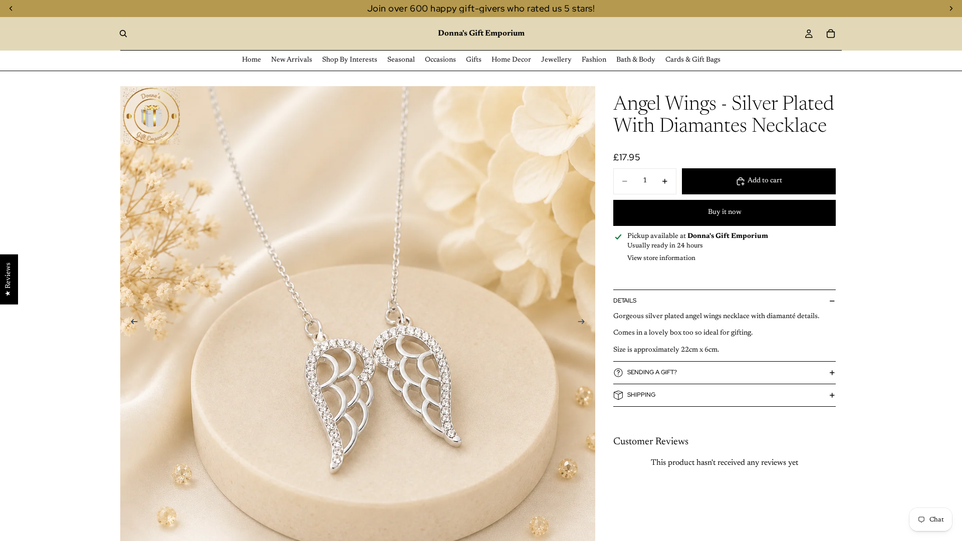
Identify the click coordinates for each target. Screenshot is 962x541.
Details (624, 301)
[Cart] (831, 34)
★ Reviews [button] (8, 279)
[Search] (123, 34)
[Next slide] (584, 324)
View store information (661, 258)
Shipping (641, 395)
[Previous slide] (131, 324)
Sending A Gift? (652, 372)
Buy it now (725, 212)
